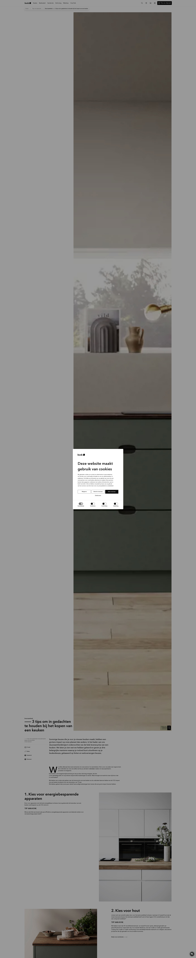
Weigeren (84, 491)
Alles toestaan (112, 491)
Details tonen (98, 495)
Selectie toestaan (98, 491)
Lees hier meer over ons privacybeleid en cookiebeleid (99, 485)
